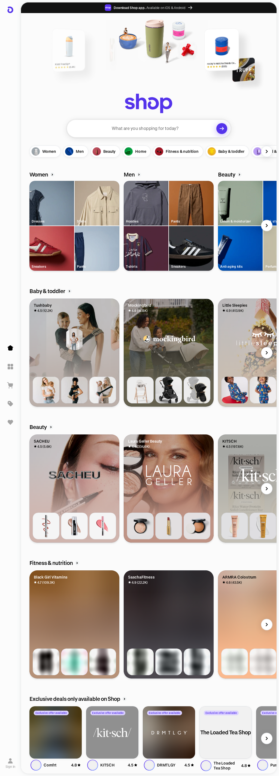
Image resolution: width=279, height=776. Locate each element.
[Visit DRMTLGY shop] (169, 732)
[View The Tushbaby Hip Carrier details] (46, 390)
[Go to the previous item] (31, 151)
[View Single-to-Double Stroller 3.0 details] (168, 390)
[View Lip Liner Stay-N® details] (46, 526)
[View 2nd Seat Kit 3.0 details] (197, 390)
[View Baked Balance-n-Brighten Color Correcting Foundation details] (140, 526)
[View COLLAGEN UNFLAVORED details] (168, 662)
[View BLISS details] (197, 662)
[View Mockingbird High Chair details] (140, 390)
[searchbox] (148, 128)
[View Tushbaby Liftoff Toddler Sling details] (102, 390)
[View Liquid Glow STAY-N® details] (74, 526)
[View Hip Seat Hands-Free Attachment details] (74, 390)
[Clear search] (221, 128)
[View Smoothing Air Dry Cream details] (234, 526)
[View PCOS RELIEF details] (74, 662)
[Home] (10, 348)
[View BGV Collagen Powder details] (46, 662)
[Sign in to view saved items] (10, 422)
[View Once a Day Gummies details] (102, 662)
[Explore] (10, 366)
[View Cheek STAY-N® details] (102, 526)
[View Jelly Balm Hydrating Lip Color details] (168, 526)
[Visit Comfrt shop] (55, 732)
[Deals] (10, 403)
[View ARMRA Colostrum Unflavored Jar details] (234, 662)
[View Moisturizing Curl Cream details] (263, 526)
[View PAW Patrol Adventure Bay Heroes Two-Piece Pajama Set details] (234, 390)
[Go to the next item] (266, 151)
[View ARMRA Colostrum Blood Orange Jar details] (263, 662)
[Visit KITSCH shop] (112, 732)
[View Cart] (10, 385)
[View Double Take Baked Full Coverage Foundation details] (197, 526)
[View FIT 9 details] (140, 662)
